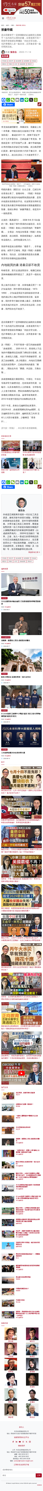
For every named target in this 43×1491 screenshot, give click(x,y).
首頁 (2, 25)
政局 (7, 25)
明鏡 (10, 64)
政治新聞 (18, 61)
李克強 (4, 61)
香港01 (30, 64)
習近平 (11, 61)
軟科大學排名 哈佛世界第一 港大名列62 (16, 677)
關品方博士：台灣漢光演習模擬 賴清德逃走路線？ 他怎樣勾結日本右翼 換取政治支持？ (28, 1209)
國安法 (4, 64)
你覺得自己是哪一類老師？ (24, 1104)
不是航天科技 (20, 1300)
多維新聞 (22, 64)
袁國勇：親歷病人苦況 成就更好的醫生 (15, 640)
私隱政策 (39, 1485)
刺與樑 (5, 56)
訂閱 (38, 1475)
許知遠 (34, 61)
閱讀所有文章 (33, 552)
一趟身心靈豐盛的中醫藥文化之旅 (27, 1116)
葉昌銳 (18, 1106)
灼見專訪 (4, 598)
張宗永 (13, 52)
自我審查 (26, 61)
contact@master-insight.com (23, 1461)
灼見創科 (4, 749)
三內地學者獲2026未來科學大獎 (13, 753)
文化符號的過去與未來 (23, 1127)
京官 (15, 64)
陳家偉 (18, 1118)
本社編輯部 (7, 607)
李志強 (18, 1302)
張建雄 (18, 1279)
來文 (17, 1258)
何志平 (18, 1129)
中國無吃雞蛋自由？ (22, 1288)
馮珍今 (18, 1094)
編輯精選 (19, 1223)
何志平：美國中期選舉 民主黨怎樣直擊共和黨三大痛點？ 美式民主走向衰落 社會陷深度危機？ (28, 1233)
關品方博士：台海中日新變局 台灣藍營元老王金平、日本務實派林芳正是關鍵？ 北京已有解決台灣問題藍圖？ (28, 1175)
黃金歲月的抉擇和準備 (23, 1277)
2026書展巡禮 (6, 637)
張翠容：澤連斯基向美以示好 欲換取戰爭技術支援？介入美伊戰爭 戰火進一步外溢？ (28, 1313)
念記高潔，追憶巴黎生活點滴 (25, 1093)
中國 (12, 25)
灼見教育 (4, 674)
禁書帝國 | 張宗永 (21, 25)
